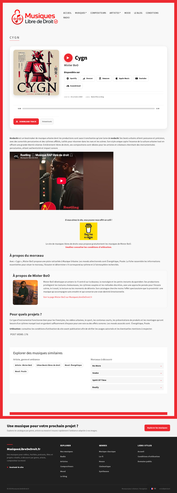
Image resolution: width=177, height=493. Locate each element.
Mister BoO (71, 65)
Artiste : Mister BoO (23, 365)
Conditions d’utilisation (149, 456)
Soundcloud (75, 86)
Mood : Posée (21, 371)
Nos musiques (66, 451)
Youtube (142, 78)
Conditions (152, 12)
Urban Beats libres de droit (48, 365)
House (102, 461)
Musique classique (107, 451)
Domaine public (145, 461)
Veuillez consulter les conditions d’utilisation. (88, 247)
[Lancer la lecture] (68, 58)
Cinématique (105, 466)
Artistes (114, 12)
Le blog (138, 12)
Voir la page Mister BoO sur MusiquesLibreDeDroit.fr (67, 297)
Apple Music (124, 78)
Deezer (89, 78)
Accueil (67, 12)
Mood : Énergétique (73, 365)
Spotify (73, 78)
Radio (66, 17)
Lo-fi (101, 456)
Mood (127, 12)
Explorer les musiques (157, 428)
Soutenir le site (16, 467)
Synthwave (104, 471)
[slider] (88, 108)
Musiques (80, 12)
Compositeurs (98, 12)
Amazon (105, 78)
